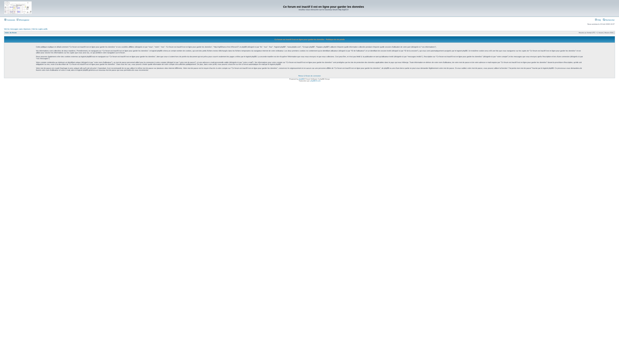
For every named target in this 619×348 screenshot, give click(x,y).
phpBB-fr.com (315, 81)
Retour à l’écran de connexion (309, 76)
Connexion (10, 20)
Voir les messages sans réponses (17, 29)
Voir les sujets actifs (40, 29)
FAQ (599, 20)
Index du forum (11, 33)
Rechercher (610, 20)
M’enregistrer (24, 20)
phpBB (301, 79)
